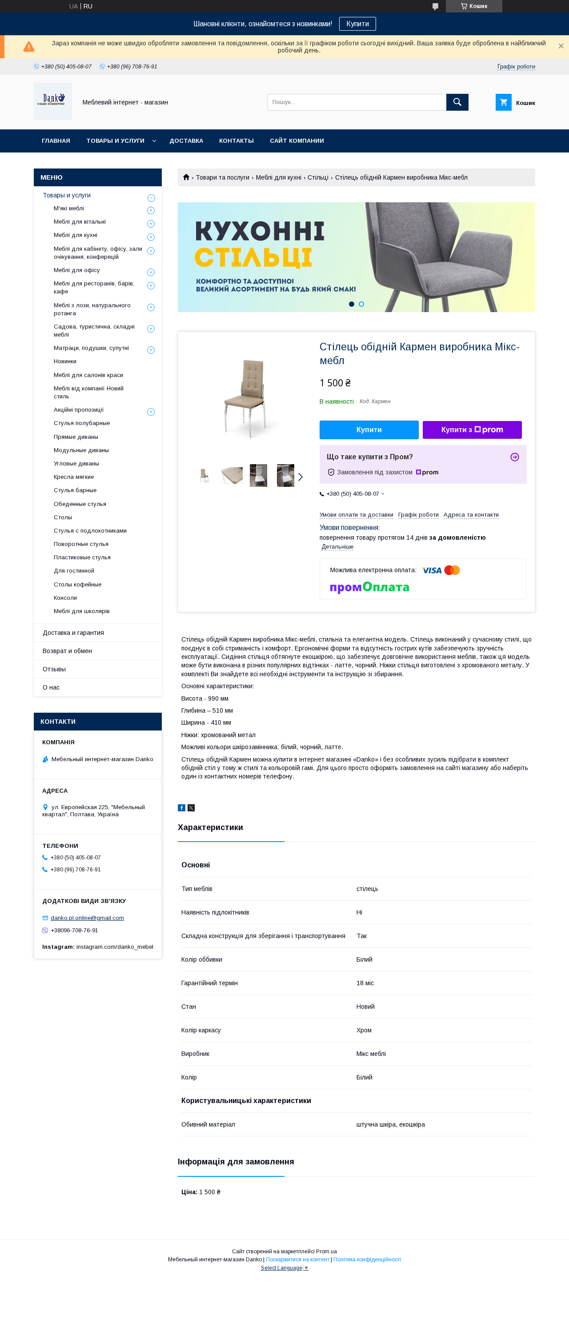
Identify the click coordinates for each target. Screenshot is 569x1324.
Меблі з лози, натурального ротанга (92, 309)
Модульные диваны (81, 450)
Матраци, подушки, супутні (91, 348)
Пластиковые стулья (82, 557)
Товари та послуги (222, 177)
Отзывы (54, 669)
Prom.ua (326, 1251)
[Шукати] (457, 102)
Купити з (456, 429)
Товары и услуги (115, 140)
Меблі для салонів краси (88, 375)
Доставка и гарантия (73, 632)
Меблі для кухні (278, 177)
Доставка (186, 140)
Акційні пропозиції (79, 409)
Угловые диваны (76, 463)
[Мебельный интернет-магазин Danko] (53, 117)
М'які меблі (69, 208)
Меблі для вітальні (80, 221)
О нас (51, 687)
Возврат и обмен (67, 650)
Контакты (236, 140)
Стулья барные (75, 490)
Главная (56, 140)
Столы (63, 517)
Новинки (65, 361)
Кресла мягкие (74, 476)
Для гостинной (74, 570)
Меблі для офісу (77, 270)
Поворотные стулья (81, 544)
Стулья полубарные (82, 423)
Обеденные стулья (80, 504)
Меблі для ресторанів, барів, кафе (94, 287)
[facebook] (181, 809)
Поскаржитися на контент (297, 1259)
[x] (191, 809)
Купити (357, 24)
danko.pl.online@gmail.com (87, 918)
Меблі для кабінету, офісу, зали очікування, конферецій (98, 252)
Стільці (318, 177)
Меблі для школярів (82, 611)
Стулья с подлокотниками (90, 530)
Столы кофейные (77, 584)
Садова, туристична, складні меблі (94, 330)
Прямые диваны (76, 436)
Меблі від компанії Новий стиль (89, 392)
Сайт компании (297, 140)
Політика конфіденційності (367, 1259)
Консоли (65, 597)
